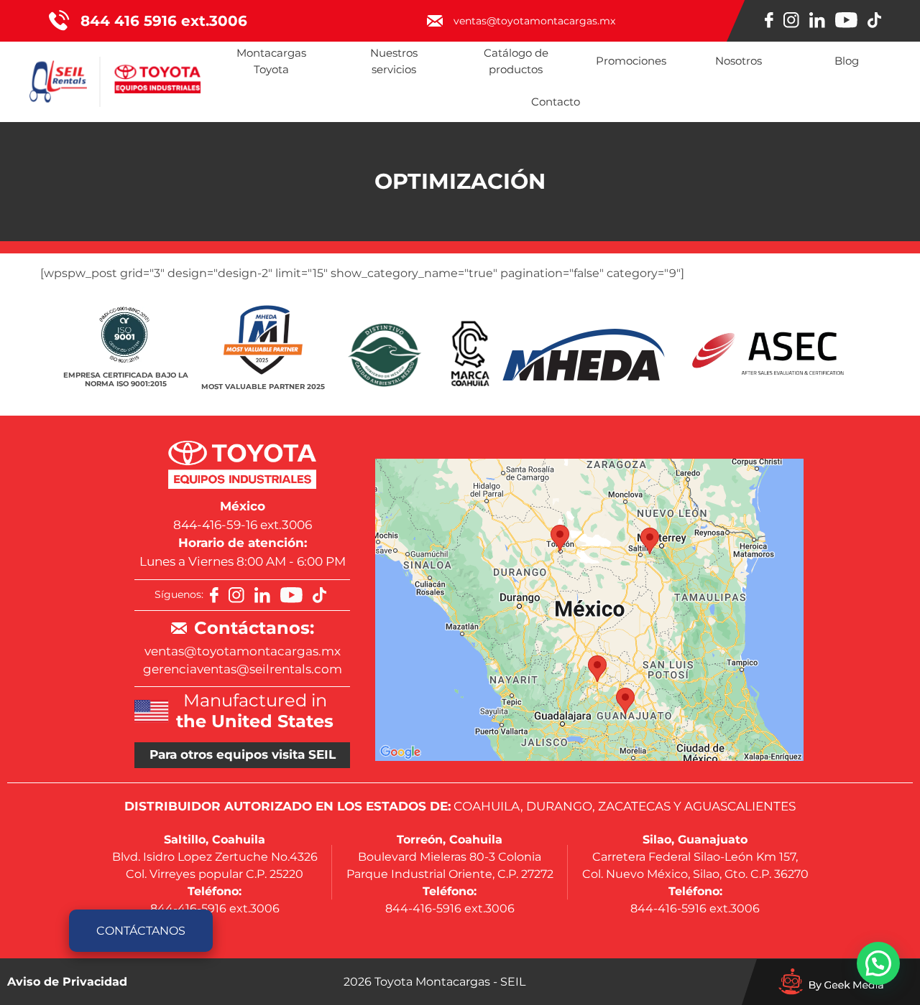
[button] (878, 963)
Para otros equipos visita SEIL (243, 754)
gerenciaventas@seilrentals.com (242, 669)
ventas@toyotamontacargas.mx (242, 651)
